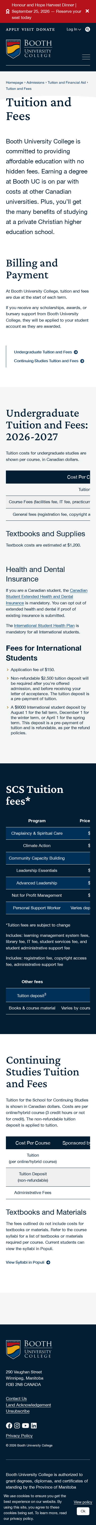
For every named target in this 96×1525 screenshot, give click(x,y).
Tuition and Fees (19, 89)
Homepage (14, 82)
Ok (83, 1511)
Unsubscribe (18, 1411)
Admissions (35, 82)
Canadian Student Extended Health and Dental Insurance (46, 596)
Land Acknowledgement (28, 1404)
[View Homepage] (29, 49)
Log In (72, 29)
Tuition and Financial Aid (67, 82)
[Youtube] (26, 1426)
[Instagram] (18, 1426)
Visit (28, 29)
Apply (13, 29)
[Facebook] (10, 1426)
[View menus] (86, 56)
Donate (45, 29)
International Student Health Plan (44, 625)
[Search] (87, 29)
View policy (83, 1502)
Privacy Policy (19, 1435)
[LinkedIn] (35, 1426)
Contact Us (16, 1398)
